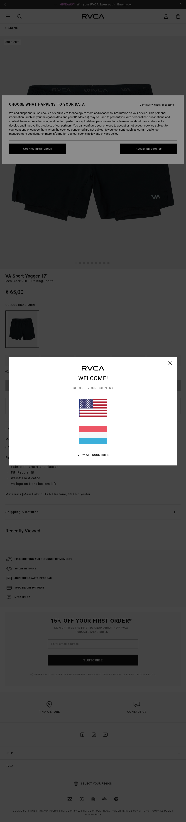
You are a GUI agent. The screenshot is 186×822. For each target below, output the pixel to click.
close (170, 363)
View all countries (93, 454)
